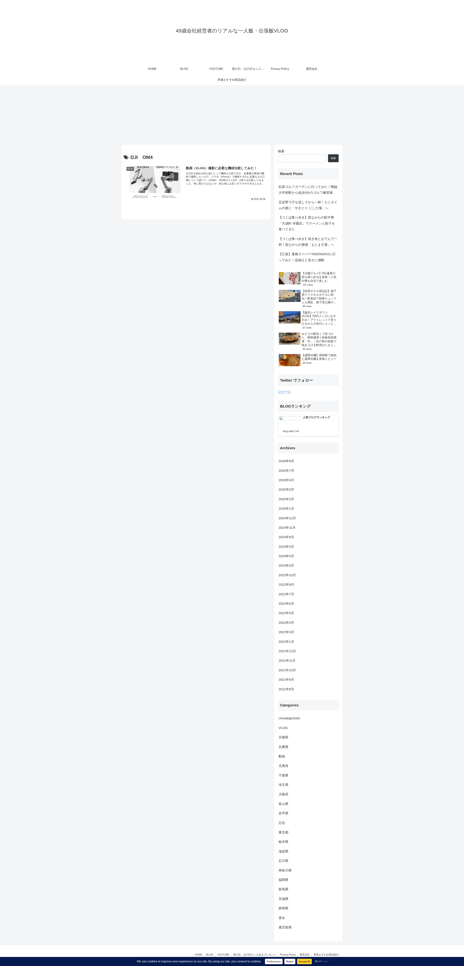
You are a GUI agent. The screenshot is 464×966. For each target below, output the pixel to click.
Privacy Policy (288, 954)
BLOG (209, 954)
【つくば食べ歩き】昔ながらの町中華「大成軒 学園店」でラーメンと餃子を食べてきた (307, 223)
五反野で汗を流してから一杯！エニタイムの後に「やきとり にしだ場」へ (308, 205)
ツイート (284, 392)
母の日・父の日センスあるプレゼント (254, 954)
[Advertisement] (232, 115)
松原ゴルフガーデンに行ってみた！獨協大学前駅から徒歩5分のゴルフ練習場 (308, 189)
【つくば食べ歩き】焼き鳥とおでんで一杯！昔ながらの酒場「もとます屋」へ (308, 241)
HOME (198, 954)
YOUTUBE (223, 954)
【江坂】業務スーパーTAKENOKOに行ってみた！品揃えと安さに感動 (307, 257)
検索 (281, 151)
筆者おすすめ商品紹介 (326, 954)
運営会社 (305, 954)
